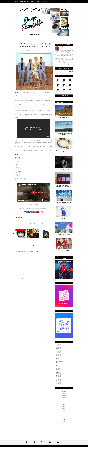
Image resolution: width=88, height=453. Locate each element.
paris (64, 421)
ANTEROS (17, 92)
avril (57, 368)
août (57, 362)
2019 (57, 354)
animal (64, 399)
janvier (57, 372)
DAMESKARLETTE (67, 47)
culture (28, 223)
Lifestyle (31, 223)
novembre (58, 358)
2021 (57, 351)
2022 (57, 350)
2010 (57, 383)
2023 (57, 348)
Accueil (34, 279)
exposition (63, 408)
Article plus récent (20, 279)
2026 (57, 344)
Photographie (64, 395)
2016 (57, 375)
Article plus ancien (49, 279)
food (64, 410)
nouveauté (41, 223)
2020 (57, 353)
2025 (57, 346)
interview (64, 415)
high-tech (64, 412)
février (57, 371)
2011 (57, 382)
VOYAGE (64, 397)
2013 (57, 379)
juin (57, 365)
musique (37, 223)
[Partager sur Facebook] (21, 217)
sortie (64, 425)
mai (57, 366)
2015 (57, 376)
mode (64, 419)
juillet (57, 364)
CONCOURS (64, 391)
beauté (64, 402)
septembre (58, 361)
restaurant (64, 423)
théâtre (64, 428)
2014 (57, 378)
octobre (58, 359)
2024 (57, 347)
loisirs (34, 223)
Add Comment (38, 50)
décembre (58, 357)
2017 (57, 373)
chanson (25, 223)
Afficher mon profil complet (64, 64)
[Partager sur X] (15, 217)
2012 (57, 380)
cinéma (64, 404)
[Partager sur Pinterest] (18, 217)
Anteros (34, 114)
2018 (57, 355)
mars (57, 369)
